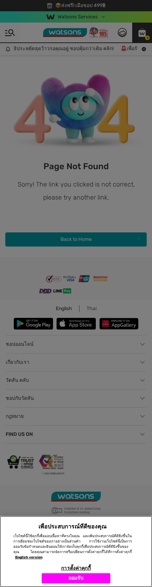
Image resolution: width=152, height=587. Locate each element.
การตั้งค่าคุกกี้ (75, 568)
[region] (76, 551)
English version (28, 557)
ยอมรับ (76, 578)
